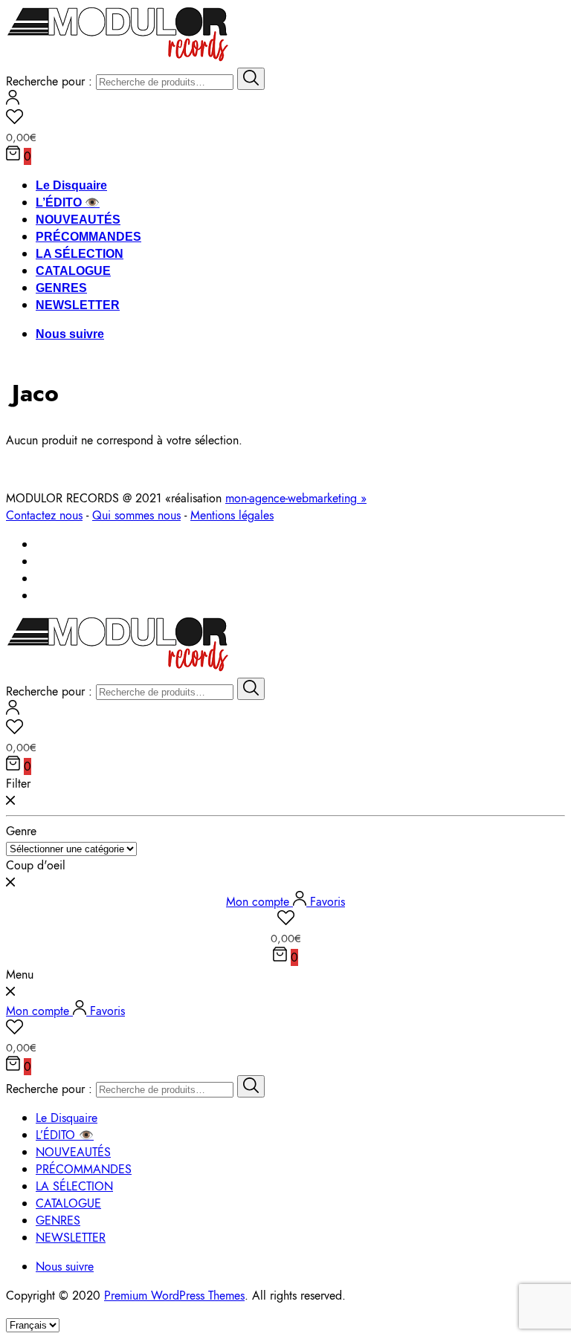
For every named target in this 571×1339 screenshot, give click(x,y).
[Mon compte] (12, 100)
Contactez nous (44, 515)
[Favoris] (285, 119)
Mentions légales (232, 515)
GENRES (61, 288)
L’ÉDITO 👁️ (68, 202)
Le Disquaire (71, 185)
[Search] (251, 79)
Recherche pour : (49, 81)
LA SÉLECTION (79, 253)
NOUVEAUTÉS (78, 219)
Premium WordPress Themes (174, 1295)
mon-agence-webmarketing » (296, 498)
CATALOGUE (73, 271)
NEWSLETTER (78, 305)
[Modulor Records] (118, 59)
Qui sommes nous (136, 515)
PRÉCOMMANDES (88, 236)
